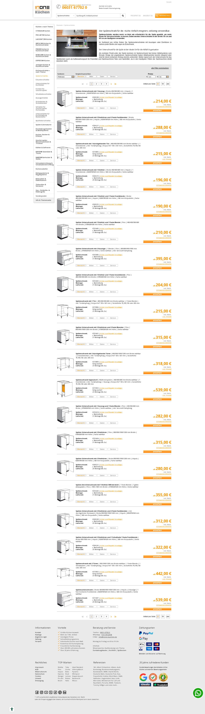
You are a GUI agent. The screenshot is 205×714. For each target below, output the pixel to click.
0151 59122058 (107, 635)
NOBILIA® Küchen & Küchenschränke (43, 55)
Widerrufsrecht (41, 672)
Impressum (39, 667)
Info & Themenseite (43, 200)
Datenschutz (39, 674)
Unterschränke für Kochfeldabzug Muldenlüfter (43, 115)
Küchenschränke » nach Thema (43, 71)
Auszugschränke (42, 98)
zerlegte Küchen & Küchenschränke (43, 65)
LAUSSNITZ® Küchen (44, 39)
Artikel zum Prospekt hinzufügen (111, 97)
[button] (65, 77)
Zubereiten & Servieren (41, 185)
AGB (36, 669)
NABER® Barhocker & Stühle (44, 158)
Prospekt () (136, 16)
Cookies (38, 676)
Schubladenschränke (43, 94)
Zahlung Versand (38, 640)
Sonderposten (41, 196)
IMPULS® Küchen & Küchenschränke (43, 44)
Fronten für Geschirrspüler (41, 89)
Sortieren (60, 74)
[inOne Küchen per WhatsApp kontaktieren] (198, 693)
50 (163, 84)
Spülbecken (121, 650)
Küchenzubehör (42, 169)
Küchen (42, 9)
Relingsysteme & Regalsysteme (42, 174)
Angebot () (148, 16)
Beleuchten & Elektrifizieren (41, 179)
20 (158, 84)
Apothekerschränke (43, 120)
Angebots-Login (41, 637)
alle (168, 84)
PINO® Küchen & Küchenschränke (42, 50)
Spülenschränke (42, 76)
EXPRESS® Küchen (43, 60)
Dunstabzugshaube (100, 650)
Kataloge (38, 635)
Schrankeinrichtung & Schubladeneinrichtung (45, 164)
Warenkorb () (164, 16)
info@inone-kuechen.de (108, 637)
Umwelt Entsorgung (39, 679)
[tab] (44, 26)
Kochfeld (112, 650)
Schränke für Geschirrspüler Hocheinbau (41, 108)
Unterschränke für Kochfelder (43, 84)
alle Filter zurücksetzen (160, 68)
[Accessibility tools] (12, 709)
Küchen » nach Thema (44, 27)
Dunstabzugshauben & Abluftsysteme (44, 129)
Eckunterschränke (42, 79)
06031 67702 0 (105, 632)
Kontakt (169, 2)
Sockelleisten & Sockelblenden (41, 102)
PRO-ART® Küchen (43, 35)
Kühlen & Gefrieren (43, 147)
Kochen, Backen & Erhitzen (43, 135)
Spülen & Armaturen (43, 125)
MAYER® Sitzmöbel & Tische (44, 152)
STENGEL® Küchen (43, 31)
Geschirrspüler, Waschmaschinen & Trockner (43, 141)
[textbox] (98, 15)
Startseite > (60, 25)
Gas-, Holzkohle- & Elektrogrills (43, 191)
